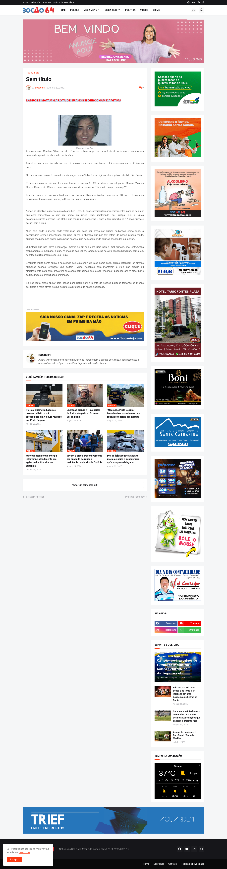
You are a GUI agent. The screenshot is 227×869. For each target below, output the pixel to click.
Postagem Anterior (34, 496)
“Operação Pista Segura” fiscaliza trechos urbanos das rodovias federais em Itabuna (123, 413)
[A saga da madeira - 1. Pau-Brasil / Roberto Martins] (163, 736)
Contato (47, 2)
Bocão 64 (44, 355)
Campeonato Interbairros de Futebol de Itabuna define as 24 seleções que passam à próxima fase (186, 716)
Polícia (74, 10)
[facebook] (188, 2)
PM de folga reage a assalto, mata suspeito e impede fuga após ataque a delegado (123, 459)
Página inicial (33, 73)
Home (25, 2)
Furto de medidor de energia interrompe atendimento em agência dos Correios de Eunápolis (41, 460)
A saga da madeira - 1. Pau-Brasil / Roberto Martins (184, 735)
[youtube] (193, 2)
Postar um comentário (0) (84, 485)
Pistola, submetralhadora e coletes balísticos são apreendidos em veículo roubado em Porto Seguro (44, 415)
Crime (156, 10)
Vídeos (144, 10)
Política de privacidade (64, 2)
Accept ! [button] (14, 859)
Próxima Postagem (135, 496)
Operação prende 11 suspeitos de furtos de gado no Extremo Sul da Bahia (83, 413)
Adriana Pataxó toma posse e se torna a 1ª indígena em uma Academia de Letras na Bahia (185, 694)
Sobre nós (35, 2)
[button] (193, 10)
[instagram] (199, 2)
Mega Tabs (111, 10)
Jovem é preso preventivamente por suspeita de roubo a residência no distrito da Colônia (84, 459)
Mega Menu (90, 10)
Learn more (24, 852)
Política (130, 10)
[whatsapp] (203, 2)
